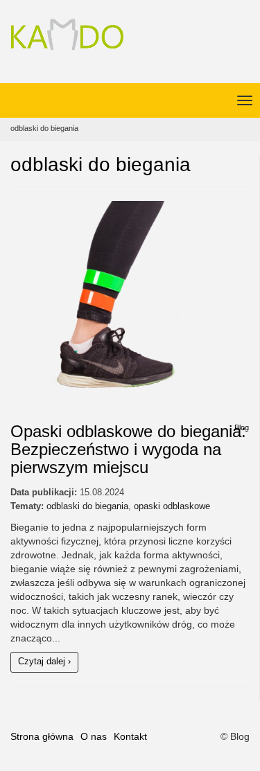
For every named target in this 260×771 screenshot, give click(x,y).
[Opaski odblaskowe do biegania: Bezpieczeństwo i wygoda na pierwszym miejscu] (129, 305)
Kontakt (130, 736)
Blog (241, 427)
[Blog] (66, 36)
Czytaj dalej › (44, 661)
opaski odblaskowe (172, 506)
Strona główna (41, 736)
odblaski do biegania (87, 506)
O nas (93, 736)
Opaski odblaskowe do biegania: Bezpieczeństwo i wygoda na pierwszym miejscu (128, 449)
